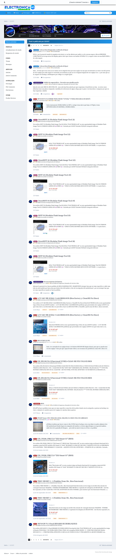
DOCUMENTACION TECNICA (55, 300)
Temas (8, 61)
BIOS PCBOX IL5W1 (43, 340)
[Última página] (51, 45)
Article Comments (11, 75)
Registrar (95, 2)
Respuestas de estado (12, 53)
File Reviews (9, 90)
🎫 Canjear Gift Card (50, 13)
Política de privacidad (21, 553)
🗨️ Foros (16, 13)
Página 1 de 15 (58, 45)
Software (51, 136)
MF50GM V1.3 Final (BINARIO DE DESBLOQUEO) (57, 524)
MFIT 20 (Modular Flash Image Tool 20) (54, 175)
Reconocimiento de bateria (53, 282)
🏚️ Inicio (8, 13)
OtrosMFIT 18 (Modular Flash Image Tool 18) (56, 241)
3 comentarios (55, 433)
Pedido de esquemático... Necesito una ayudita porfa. (61, 82)
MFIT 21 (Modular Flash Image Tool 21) (54, 134)
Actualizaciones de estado (13, 50)
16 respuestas (46, 61)
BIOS (42, 403)
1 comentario (47, 356)
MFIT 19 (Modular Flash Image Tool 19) (54, 215)
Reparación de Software (54, 121)
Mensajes (9, 64)
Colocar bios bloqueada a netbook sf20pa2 (53, 50)
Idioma (6, 553)
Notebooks (57, 51)
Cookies (31, 553)
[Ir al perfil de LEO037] (30, 51)
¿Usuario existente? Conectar (78, 2)
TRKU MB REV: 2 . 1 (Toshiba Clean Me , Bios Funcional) (60, 481)
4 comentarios (46, 114)
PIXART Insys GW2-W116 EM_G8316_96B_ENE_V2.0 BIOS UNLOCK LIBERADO (62, 418)
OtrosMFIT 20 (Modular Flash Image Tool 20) (57, 160)
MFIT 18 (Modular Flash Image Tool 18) (54, 256)
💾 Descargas (26, 13)
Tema (12, 553)
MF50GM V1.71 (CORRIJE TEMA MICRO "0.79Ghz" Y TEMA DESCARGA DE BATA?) (63, 99)
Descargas (103, 12)
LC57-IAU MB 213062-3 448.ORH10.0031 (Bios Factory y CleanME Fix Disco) (68, 298)
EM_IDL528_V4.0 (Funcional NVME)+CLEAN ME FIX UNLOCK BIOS (65, 361)
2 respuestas (46, 94)
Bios (59, 100)
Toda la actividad (11, 42)
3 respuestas (46, 293)
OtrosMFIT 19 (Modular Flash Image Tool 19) (56, 201)
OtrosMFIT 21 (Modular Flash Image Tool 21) (56, 120)
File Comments (10, 87)
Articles (8, 72)
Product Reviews (11, 98)
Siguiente (46, 45)
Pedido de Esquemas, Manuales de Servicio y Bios (65, 84)
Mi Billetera (37, 13)
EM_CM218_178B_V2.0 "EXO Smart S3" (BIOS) (55, 439)
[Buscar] (110, 13)
